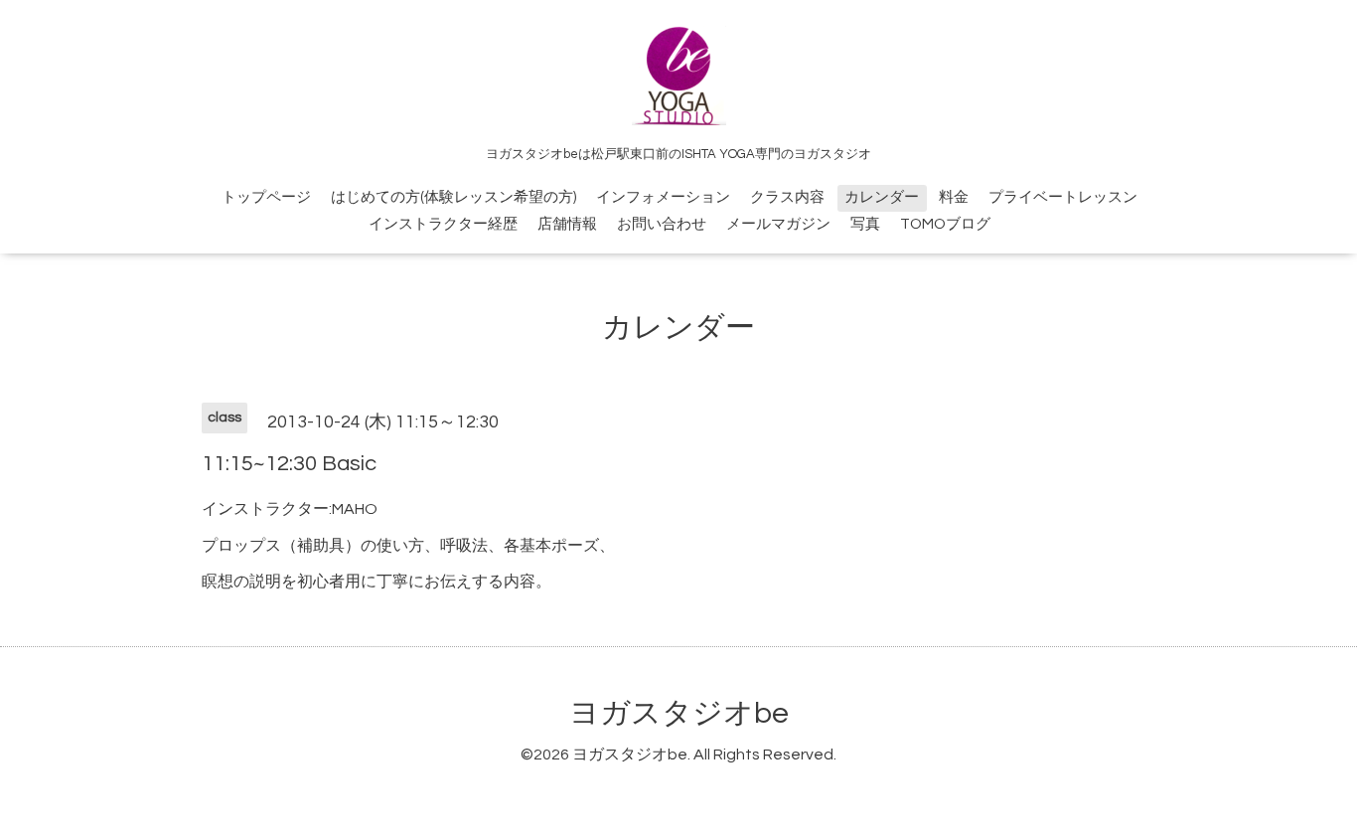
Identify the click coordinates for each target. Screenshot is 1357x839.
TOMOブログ (945, 224)
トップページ (266, 197)
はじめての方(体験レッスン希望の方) (453, 197)
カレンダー (881, 197)
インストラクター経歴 (443, 224)
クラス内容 (787, 197)
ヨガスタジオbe (679, 713)
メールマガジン (778, 224)
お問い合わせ (661, 224)
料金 (954, 197)
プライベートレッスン (1062, 197)
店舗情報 (567, 224)
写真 (865, 224)
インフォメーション (663, 197)
